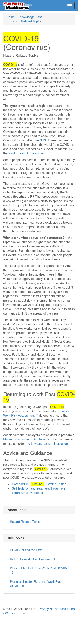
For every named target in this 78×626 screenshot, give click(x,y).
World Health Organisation (26, 153)
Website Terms (15, 613)
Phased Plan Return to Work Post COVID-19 (38, 570)
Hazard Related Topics (26, 21)
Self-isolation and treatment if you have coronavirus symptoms (38, 490)
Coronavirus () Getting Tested (39, 484)
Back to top (67, 609)
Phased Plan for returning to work (26, 439)
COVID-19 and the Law (26, 550)
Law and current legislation (49, 443)
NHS (43, 140)
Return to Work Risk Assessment (32, 559)
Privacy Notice (48, 609)
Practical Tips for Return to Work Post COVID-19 (36, 583)
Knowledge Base (31, 17)
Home (10, 17)
